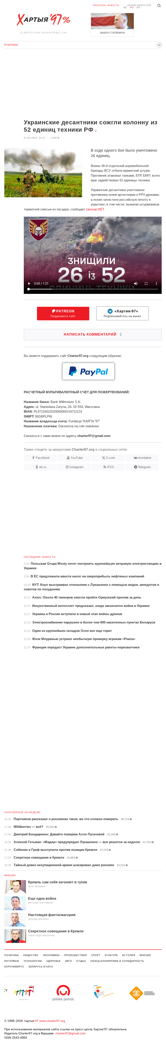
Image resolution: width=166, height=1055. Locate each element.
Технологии (33, 961)
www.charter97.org (52, 1021)
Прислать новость (106, 5)
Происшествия (75, 955)
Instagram (76, 467)
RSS (110, 467)
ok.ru (42, 467)
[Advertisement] (83, 84)
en (138, 7)
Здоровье (53, 961)
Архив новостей (139, 5)
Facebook (43, 458)
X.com (110, 458)
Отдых (81, 961)
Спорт (96, 955)
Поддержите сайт (63, 313)
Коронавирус (14, 966)
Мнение (10, 875)
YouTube (76, 458)
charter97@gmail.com (70, 1033)
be (125, 7)
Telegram (144, 467)
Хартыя (43, 19)
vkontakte (144, 458)
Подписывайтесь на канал (122, 313)
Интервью (11, 961)
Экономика (51, 955)
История (128, 955)
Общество (30, 955)
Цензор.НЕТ (95, 209)
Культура (111, 955)
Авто (68, 961)
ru (132, 7)
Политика (11, 955)
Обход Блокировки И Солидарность (117, 961)
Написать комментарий (93, 334)
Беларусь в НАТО (41, 966)
